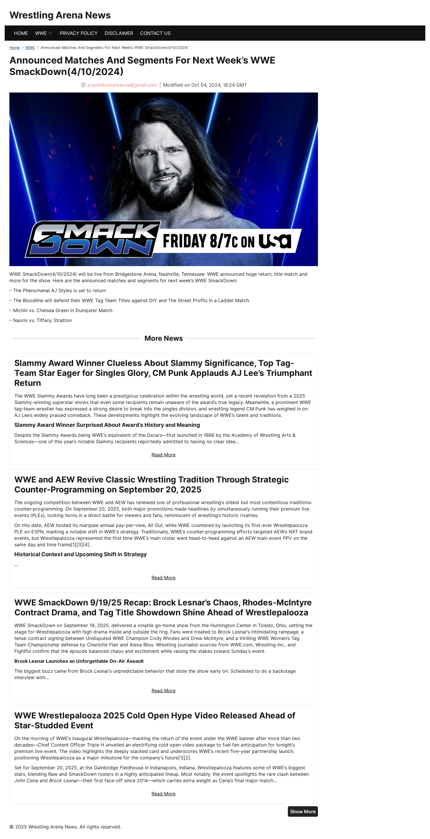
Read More (164, 455)
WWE (41, 33)
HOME (21, 33)
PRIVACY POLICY (79, 33)
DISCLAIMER (119, 33)
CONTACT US (155, 33)
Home (14, 47)
